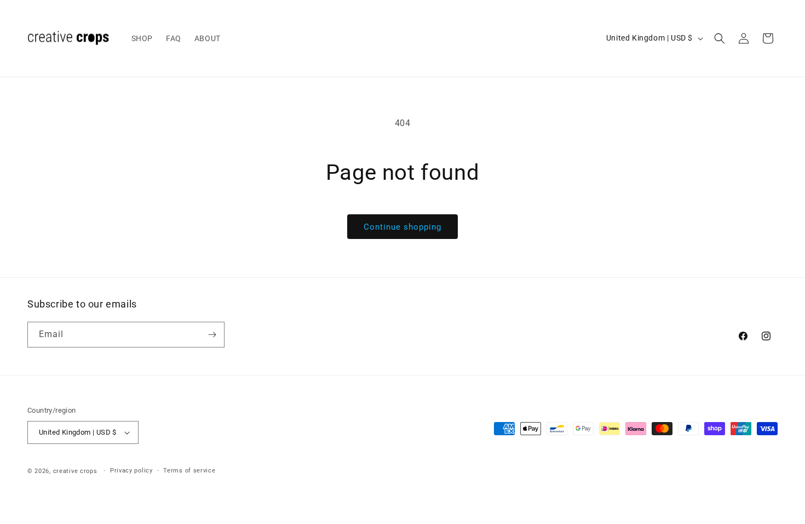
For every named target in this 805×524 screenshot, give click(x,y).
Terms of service (189, 470)
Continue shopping (402, 227)
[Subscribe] (212, 335)
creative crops (75, 471)
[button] (720, 38)
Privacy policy (131, 470)
